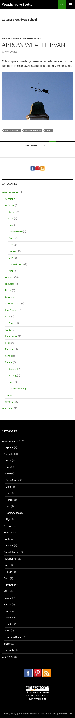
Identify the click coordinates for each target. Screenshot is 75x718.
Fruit (8, 316)
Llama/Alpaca (16, 264)
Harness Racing (17, 388)
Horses (12, 251)
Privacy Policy (10, 713)
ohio (48, 130)
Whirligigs (7, 408)
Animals (9, 205)
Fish (10, 244)
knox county (12, 130)
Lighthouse (11, 336)
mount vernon (33, 130)
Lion (10, 257)
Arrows (7, 38)
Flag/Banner (12, 309)
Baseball (13, 368)
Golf (10, 381)
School (17, 38)
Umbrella (10, 401)
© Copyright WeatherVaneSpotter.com (37, 713)
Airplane (10, 198)
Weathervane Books (37, 695)
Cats (10, 218)
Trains (8, 395)
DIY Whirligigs (37, 698)
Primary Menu (70, 4)
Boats (8, 290)
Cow (11, 224)
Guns (8, 329)
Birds (11, 211)
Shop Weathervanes (37, 692)
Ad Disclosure (65, 713)
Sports (8, 362)
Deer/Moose (15, 231)
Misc (8, 342)
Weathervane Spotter (18, 4)
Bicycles (9, 283)
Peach (11, 323)
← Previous (29, 145)
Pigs (10, 270)
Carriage (10, 296)
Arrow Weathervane (35, 44)
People (9, 349)
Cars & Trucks (13, 303)
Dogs (11, 238)
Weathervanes (32, 38)
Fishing (12, 375)
